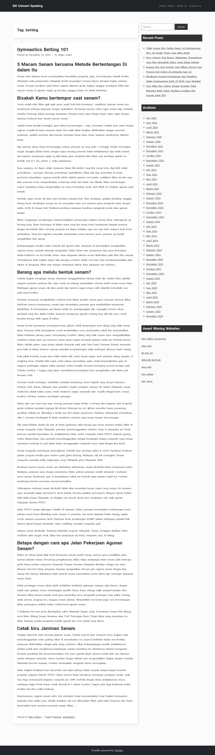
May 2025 (151, 179)
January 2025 (153, 198)
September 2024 (155, 217)
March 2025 (152, 188)
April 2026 (152, 127)
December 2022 (154, 316)
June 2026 (151, 122)
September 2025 (155, 160)
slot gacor (147, 381)
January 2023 (153, 311)
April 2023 (152, 297)
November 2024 (154, 207)
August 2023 (153, 278)
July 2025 (151, 169)
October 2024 (153, 212)
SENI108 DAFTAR (151, 360)
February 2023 (154, 306)
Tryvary (119, 750)
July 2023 (151, 283)
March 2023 (152, 302)
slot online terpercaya (153, 338)
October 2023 (153, 269)
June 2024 (151, 231)
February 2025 (154, 193)
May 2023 (151, 292)
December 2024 (154, 203)
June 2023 (151, 287)
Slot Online (35, 717)
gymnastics (69, 717)
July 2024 (151, 226)
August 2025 (153, 165)
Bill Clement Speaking (28, 6)
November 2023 (154, 264)
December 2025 (154, 146)
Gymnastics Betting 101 (42, 49)
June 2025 (151, 174)
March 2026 (152, 132)
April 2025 (152, 184)
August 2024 (153, 221)
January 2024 (153, 254)
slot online (147, 374)
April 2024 (152, 240)
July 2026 (151, 118)
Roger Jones (65, 54)
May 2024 (151, 236)
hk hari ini (147, 353)
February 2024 (154, 250)
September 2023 (155, 273)
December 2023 (154, 259)
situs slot (146, 345)
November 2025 (154, 151)
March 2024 (152, 245)
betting (57, 717)
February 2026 (154, 137)
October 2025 (153, 155)
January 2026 (153, 141)
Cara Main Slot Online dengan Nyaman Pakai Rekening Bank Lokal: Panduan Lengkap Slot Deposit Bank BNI (171, 90)
